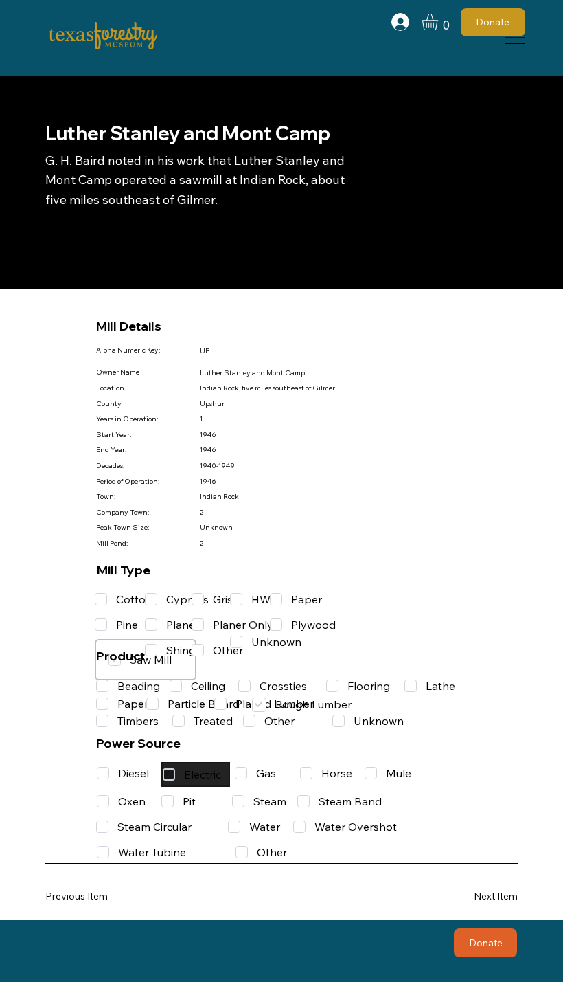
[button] (439, 22)
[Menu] (515, 38)
